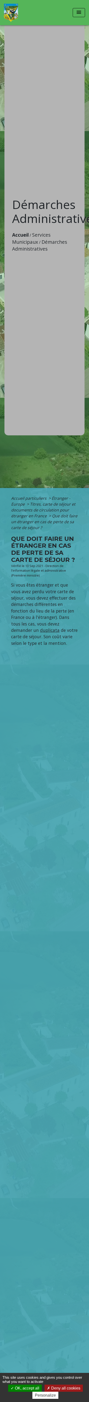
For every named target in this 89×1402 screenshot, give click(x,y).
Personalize (45, 1395)
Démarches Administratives (39, 245)
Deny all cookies (65, 1388)
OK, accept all (26, 1388)
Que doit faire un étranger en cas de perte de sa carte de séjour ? (44, 521)
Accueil (20, 235)
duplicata (50, 630)
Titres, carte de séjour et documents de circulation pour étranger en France (43, 510)
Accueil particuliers (29, 498)
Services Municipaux (31, 238)
